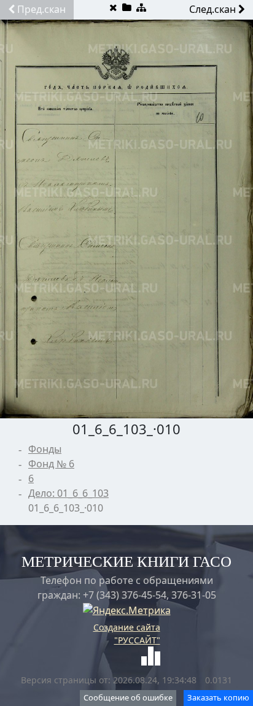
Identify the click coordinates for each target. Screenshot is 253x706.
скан (41, 9)
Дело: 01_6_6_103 (68, 493)
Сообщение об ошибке (128, 697)
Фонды (44, 449)
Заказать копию (218, 697)
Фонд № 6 (51, 463)
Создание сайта (126, 627)
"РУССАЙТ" (137, 640)
